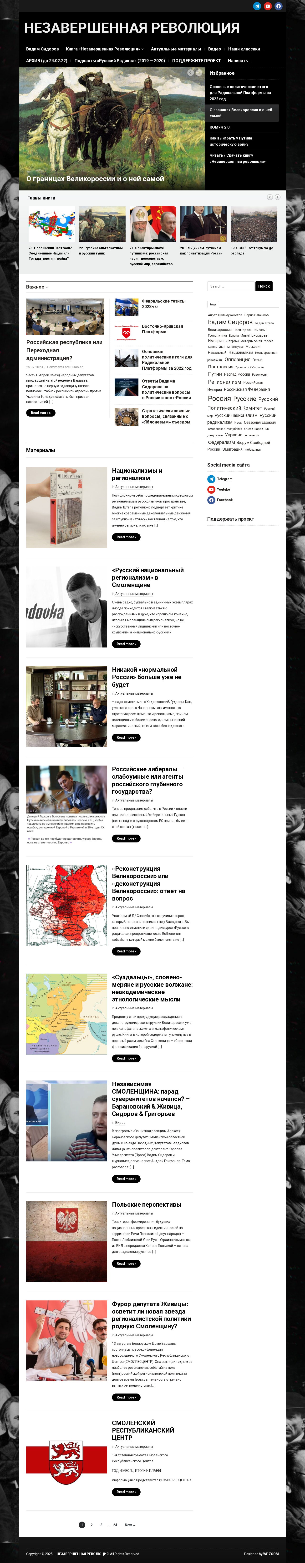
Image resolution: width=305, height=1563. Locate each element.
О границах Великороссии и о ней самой (95, 178)
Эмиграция (232, 449)
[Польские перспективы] (66, 1241)
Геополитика (217, 335)
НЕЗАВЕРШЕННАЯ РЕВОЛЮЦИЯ (132, 27)
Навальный (217, 352)
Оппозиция (237, 359)
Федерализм (221, 442)
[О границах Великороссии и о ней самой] (112, 128)
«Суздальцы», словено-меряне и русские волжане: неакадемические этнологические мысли (152, 988)
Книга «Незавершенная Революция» (103, 48)
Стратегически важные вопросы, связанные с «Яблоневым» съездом (166, 416)
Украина (233, 435)
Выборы (259, 330)
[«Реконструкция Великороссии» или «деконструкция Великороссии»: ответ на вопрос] (66, 905)
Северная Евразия (260, 422)
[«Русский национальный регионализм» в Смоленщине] (66, 607)
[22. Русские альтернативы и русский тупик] (51, 224)
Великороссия (220, 330)
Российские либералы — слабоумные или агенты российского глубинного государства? (148, 780)
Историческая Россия (257, 341)
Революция (260, 374)
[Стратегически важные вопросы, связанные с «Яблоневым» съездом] (126, 416)
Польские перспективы (147, 1204)
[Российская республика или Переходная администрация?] (65, 318)
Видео (214, 48)
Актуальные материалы (176, 48)
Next (199, 72)
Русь (238, 422)
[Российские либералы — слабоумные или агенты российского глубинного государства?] (66, 806)
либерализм (253, 449)
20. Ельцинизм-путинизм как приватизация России (151, 250)
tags (213, 304)
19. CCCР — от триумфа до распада (201, 250)
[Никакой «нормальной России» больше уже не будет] (66, 706)
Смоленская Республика (225, 429)
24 (115, 1525)
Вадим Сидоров (42, 48)
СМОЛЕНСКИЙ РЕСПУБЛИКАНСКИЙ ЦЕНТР (143, 1430)
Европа (234, 335)
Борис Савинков (256, 315)
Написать (238, 60)
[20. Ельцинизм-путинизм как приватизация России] (152, 224)
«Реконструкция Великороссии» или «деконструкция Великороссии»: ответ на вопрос (148, 883)
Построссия (220, 366)
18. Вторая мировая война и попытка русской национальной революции (253, 253)
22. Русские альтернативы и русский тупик (50, 250)
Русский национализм (236, 415)
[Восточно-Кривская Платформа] (126, 332)
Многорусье (235, 346)
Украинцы (251, 435)
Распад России (237, 374)
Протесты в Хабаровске (249, 367)
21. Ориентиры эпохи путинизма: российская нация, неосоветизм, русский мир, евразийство (100, 256)
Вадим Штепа (264, 323)
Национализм (241, 352)
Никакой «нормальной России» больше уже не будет (146, 677)
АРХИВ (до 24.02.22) (46, 60)
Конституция (216, 346)
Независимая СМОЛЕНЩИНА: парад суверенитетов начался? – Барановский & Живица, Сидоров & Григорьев (151, 1098)
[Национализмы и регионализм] (66, 507)
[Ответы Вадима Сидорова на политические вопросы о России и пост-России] (126, 386)
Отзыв (258, 360)
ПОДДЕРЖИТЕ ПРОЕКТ (196, 60)
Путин (215, 374)
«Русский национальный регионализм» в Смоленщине (148, 577)
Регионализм (224, 382)
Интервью (232, 341)
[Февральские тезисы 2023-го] (126, 306)
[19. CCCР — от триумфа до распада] (203, 224)
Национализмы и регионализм (137, 474)
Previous (190, 72)
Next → (130, 1525)
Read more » (41, 413)
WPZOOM (271, 1554)
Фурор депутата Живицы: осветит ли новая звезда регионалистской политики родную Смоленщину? (151, 1315)
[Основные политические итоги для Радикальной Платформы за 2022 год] (126, 357)
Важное (35, 287)
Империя (216, 341)
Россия (219, 398)
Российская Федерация (247, 389)
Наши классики (244, 48)
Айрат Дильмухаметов (225, 315)
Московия (253, 346)
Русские (244, 398)
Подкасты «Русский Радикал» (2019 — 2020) (120, 60)
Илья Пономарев (254, 335)
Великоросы (243, 330)
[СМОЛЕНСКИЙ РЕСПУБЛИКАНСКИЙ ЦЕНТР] (66, 1459)
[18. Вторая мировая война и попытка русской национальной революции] (253, 224)
